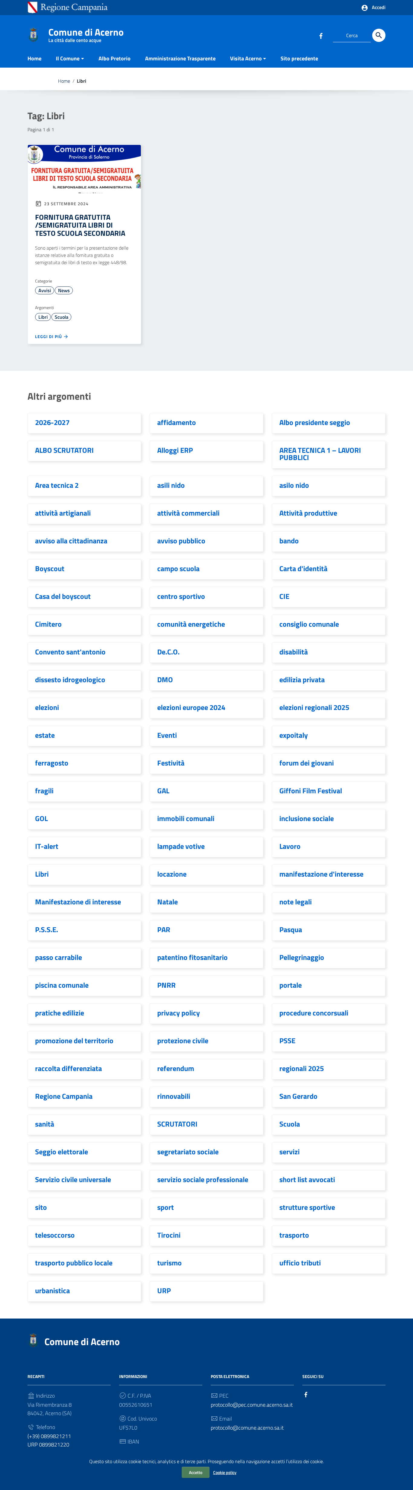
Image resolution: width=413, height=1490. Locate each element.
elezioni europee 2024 (191, 707)
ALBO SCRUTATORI (64, 450)
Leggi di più (49, 336)
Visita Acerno (246, 58)
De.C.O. (168, 651)
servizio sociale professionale (202, 1179)
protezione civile (182, 1040)
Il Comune (68, 58)
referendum (175, 1068)
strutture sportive (307, 1207)
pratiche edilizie (59, 1012)
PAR (163, 929)
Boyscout (49, 568)
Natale (167, 901)
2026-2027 (52, 422)
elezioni (47, 707)
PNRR (166, 985)
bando (289, 540)
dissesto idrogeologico (70, 679)
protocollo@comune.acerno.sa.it (247, 1428)
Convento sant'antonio (70, 651)
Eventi (167, 735)
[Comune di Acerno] (33, 34)
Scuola (61, 317)
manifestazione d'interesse (321, 873)
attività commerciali (188, 512)
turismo (169, 1262)
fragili (44, 790)
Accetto (195, 1472)
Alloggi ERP (175, 450)
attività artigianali (63, 512)
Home (34, 58)
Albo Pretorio (115, 58)
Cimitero (48, 624)
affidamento (176, 422)
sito (41, 1207)
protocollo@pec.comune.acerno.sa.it (252, 1405)
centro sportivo (181, 596)
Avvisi (44, 290)
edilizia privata (302, 679)
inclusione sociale (306, 818)
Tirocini (168, 1234)
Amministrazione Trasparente (180, 58)
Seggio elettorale (61, 1151)
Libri (43, 317)
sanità (44, 1123)
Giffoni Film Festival (310, 790)
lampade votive (181, 846)
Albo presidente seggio (314, 422)
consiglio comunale (309, 624)
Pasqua (290, 929)
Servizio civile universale (73, 1179)
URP (164, 1290)
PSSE (287, 1040)
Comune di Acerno (86, 33)
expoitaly (293, 735)
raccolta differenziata (68, 1068)
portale (290, 985)
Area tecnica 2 (57, 485)
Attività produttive (308, 512)
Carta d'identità (303, 568)
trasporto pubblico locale (73, 1262)
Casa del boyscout (63, 596)
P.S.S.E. (46, 929)
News (64, 290)
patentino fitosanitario (192, 957)
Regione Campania (64, 1096)
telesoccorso (55, 1234)
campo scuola (178, 568)
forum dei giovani (306, 762)
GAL (163, 790)
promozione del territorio (74, 1040)
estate (45, 735)
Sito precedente (299, 58)
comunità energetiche (191, 624)
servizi (289, 1151)
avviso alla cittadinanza (71, 540)
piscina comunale (62, 985)
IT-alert (46, 846)
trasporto (294, 1234)
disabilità (293, 651)
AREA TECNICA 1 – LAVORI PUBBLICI (320, 454)
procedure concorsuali (313, 1012)
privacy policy (178, 1012)
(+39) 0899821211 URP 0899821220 (49, 1440)
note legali (295, 901)
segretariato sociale (188, 1151)
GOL (41, 818)
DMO (165, 679)
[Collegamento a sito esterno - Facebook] (320, 35)
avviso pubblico (181, 540)
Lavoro (290, 846)
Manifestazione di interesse (78, 901)
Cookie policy (224, 1472)
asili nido (171, 485)
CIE (284, 596)
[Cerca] (378, 35)
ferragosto (51, 762)
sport (165, 1207)
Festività (170, 762)
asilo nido (294, 485)
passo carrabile (58, 957)
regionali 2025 (301, 1068)
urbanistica (52, 1290)
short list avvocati (307, 1179)
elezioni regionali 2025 (314, 707)
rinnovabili (173, 1096)
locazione (172, 873)
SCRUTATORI (177, 1123)
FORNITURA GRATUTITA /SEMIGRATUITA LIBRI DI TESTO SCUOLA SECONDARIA (80, 225)
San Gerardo (298, 1096)
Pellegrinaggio (301, 957)
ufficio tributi (300, 1262)
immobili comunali (185, 818)
